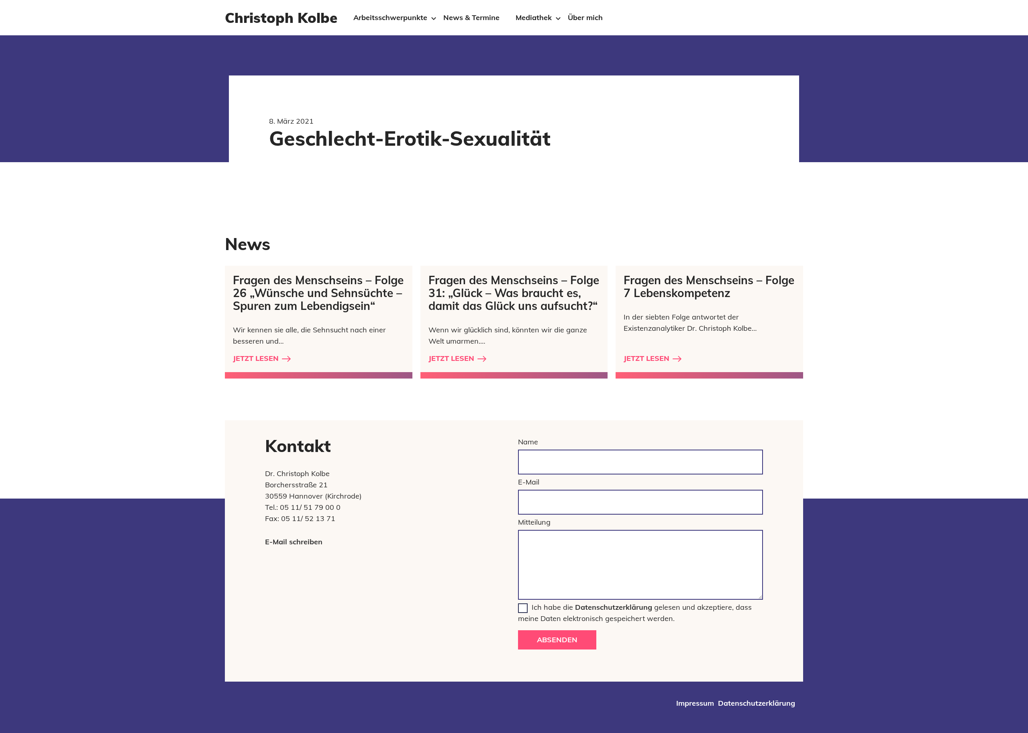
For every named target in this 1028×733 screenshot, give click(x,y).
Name (528, 441)
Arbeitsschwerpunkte (390, 17)
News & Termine (471, 17)
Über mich (585, 17)
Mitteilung (534, 522)
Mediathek (534, 17)
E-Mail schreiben (293, 541)
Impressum (695, 703)
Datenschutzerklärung (613, 607)
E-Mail (528, 482)
